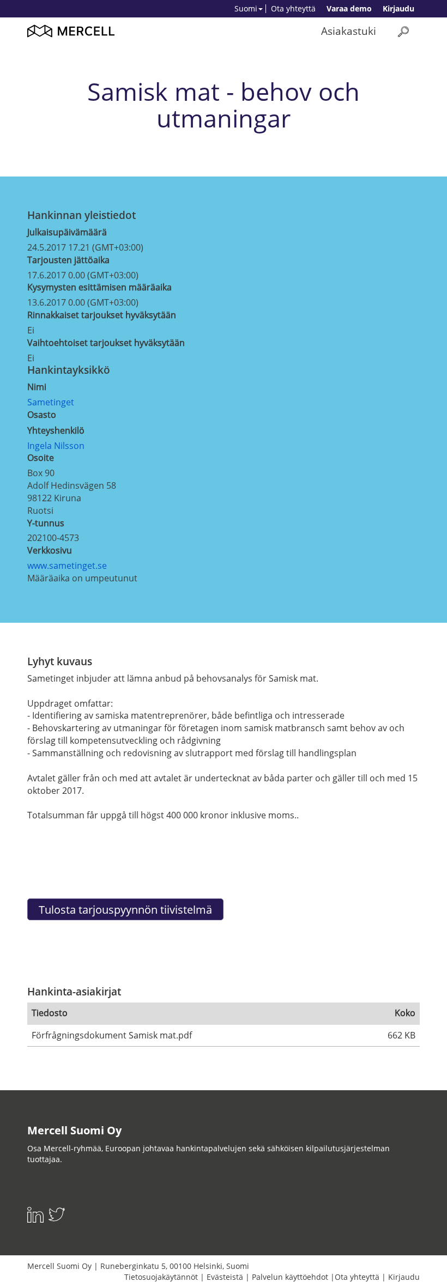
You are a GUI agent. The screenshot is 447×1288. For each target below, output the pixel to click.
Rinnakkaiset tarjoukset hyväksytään (101, 315)
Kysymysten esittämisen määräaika (99, 287)
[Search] (403, 31)
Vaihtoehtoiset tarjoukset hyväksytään (106, 343)
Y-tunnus (45, 523)
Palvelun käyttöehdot (290, 1277)
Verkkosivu (49, 550)
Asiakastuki (348, 30)
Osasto (41, 415)
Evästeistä (225, 1277)
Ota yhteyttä (293, 8)
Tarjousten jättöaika (68, 260)
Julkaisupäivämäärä (67, 232)
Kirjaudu (398, 8)
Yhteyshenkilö (55, 430)
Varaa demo (349, 8)
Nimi (36, 387)
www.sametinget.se (67, 566)
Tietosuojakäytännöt (161, 1277)
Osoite (40, 458)
